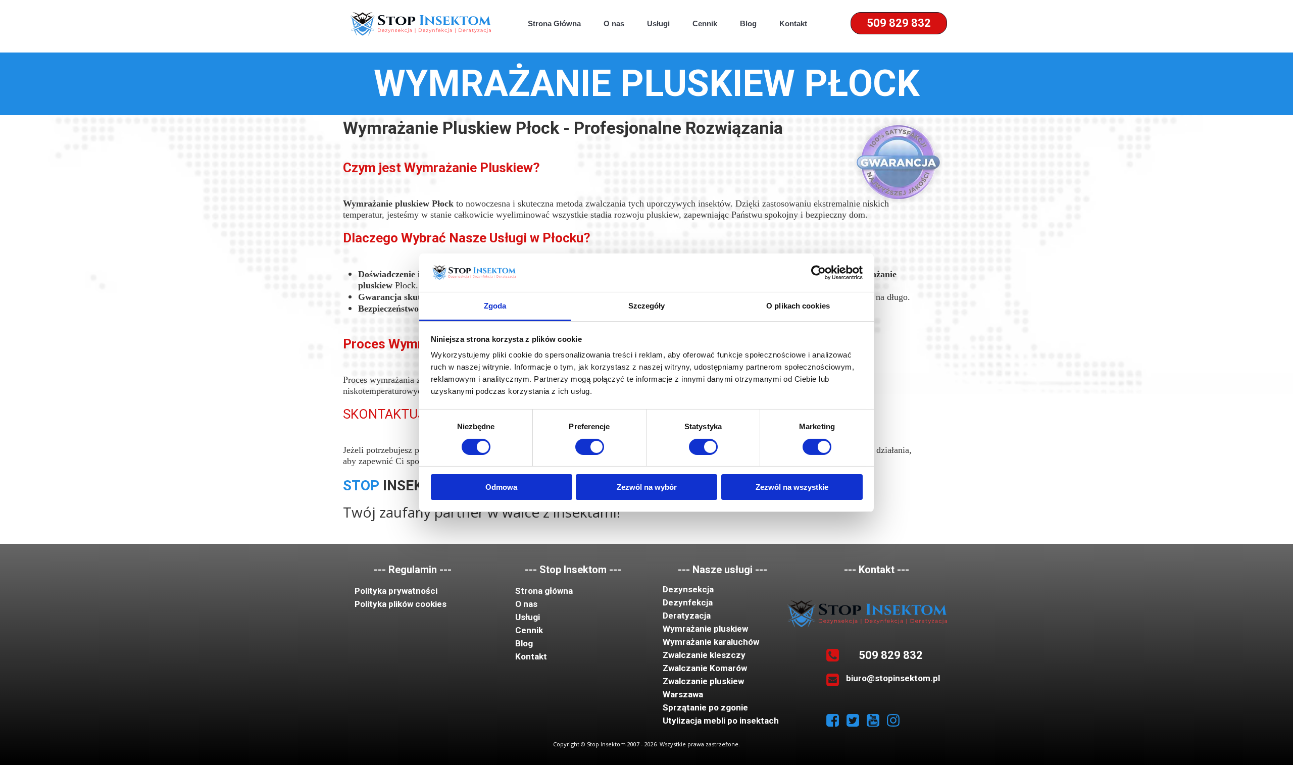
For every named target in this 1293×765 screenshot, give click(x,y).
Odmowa (501, 487)
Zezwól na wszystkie (792, 487)
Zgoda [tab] (495, 305)
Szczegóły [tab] (646, 305)
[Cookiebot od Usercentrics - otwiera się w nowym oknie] (818, 272)
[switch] (589, 447)
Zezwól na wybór (647, 487)
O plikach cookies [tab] (798, 305)
